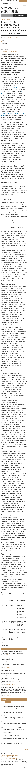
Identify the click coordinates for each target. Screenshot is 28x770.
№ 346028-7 (14, 87)
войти (16, 15)
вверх (26, 749)
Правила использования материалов (10, 755)
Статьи (9, 37)
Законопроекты (11, 675)
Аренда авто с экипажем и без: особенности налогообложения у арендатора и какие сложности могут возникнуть (15, 706)
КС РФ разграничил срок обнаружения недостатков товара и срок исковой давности (15, 744)
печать (16, 37)
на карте (6, 758)
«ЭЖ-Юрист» (9, 51)
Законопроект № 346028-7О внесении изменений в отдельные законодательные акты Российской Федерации (13, 672)
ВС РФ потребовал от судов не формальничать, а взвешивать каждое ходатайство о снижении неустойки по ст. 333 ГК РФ (15, 738)
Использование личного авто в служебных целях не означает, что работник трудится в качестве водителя (15, 723)
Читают (4, 699)
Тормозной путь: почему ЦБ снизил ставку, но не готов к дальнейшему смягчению (15, 711)
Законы (9, 695)
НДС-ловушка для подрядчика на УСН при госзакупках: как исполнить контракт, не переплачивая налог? (14, 717)
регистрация (21, 15)
